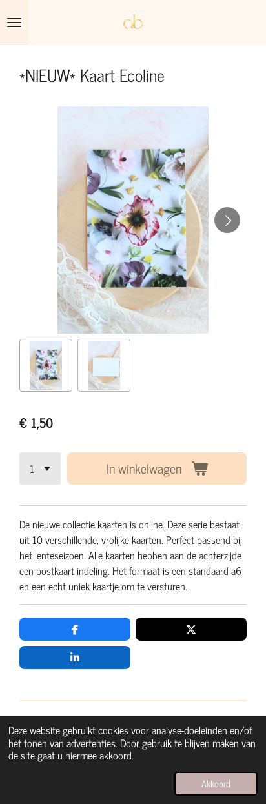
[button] (45, 365)
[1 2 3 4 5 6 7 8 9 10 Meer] (40, 468)
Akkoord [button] (215, 783)
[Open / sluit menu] (14, 22)
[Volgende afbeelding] (227, 220)
